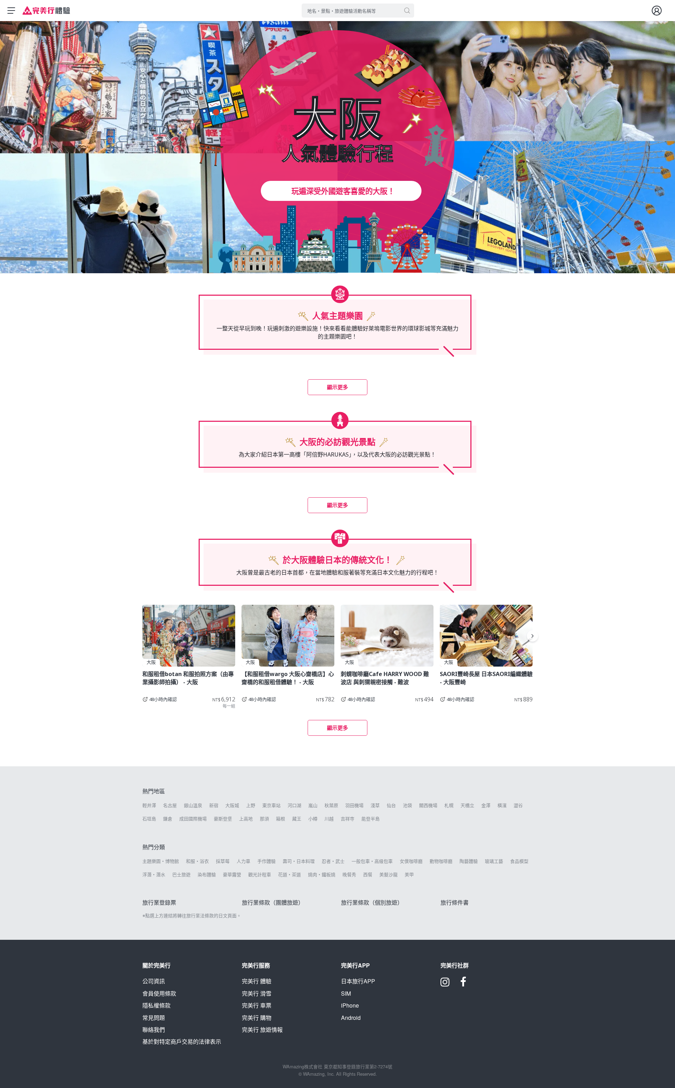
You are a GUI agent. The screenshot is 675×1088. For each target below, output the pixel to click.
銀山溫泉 (193, 805)
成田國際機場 (193, 818)
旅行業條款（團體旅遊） (273, 902)
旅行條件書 (455, 902)
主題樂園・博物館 (160, 861)
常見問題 (153, 1018)
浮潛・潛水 (153, 874)
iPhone (350, 1005)
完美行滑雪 (256, 993)
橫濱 (502, 805)
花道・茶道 (289, 874)
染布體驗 (207, 874)
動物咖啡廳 (441, 861)
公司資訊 (153, 981)
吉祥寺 (347, 818)
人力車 (243, 861)
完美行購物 (256, 1018)
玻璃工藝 (494, 861)
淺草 (375, 805)
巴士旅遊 (181, 874)
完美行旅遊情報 (262, 1029)
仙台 (391, 805)
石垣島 (149, 818)
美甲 (409, 874)
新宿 (213, 805)
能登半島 (370, 818)
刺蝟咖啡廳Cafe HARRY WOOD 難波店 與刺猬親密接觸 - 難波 (385, 678)
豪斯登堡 (223, 818)
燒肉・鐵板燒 (321, 874)
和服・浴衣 (197, 861)
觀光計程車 (259, 874)
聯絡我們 (153, 1029)
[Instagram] (445, 984)
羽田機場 (354, 805)
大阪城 (232, 805)
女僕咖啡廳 (411, 861)
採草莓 (223, 861)
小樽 (312, 818)
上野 (250, 805)
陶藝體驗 (468, 861)
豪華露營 (232, 874)
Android (351, 1018)
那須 (264, 818)
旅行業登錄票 (159, 902)
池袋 (407, 805)
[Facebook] (463, 984)
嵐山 (312, 805)
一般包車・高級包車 (372, 861)
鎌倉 (167, 818)
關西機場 (428, 805)
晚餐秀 (349, 874)
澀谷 (518, 805)
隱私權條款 (156, 1005)
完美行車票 (256, 1005)
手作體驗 (266, 861)
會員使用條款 (159, 993)
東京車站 (271, 805)
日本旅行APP (358, 981)
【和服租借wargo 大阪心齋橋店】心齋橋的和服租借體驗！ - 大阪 (288, 678)
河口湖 (294, 805)
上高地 (246, 818)
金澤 (485, 805)
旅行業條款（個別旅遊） (372, 902)
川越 (329, 818)
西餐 (367, 874)
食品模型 (519, 861)
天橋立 (467, 805)
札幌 (449, 805)
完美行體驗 (256, 981)
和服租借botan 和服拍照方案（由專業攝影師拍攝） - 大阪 (188, 678)
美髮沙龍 (388, 874)
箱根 (280, 818)
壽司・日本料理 (299, 861)
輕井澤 (149, 805)
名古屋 (170, 805)
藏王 (296, 818)
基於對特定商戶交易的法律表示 (181, 1041)
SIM (346, 993)
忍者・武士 (333, 861)
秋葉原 (331, 805)
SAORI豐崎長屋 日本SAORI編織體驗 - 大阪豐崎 (486, 678)
